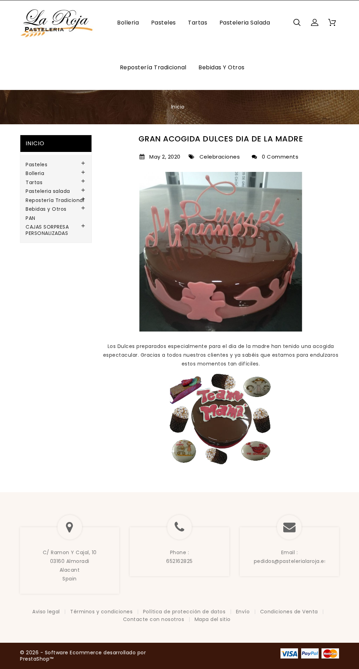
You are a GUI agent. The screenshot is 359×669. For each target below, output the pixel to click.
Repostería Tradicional (153, 67)
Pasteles (163, 23)
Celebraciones (218, 157)
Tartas (197, 23)
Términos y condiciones (102, 611)
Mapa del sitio (213, 619)
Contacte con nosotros (154, 619)
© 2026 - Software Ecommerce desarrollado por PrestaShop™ (83, 655)
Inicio (35, 143)
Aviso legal (46, 611)
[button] (314, 22)
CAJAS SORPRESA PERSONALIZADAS (47, 230)
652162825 (179, 561)
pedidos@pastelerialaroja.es (290, 561)
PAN (30, 218)
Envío (243, 611)
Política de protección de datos (185, 611)
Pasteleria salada (244, 23)
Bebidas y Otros (221, 67)
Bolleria (128, 23)
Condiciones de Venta (290, 611)
